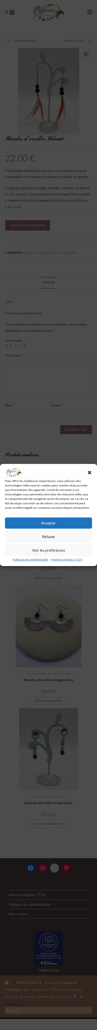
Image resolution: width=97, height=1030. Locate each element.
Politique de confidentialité (30, 559)
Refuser (48, 536)
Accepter (48, 523)
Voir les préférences (48, 550)
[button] (89, 472)
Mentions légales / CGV (66, 559)
